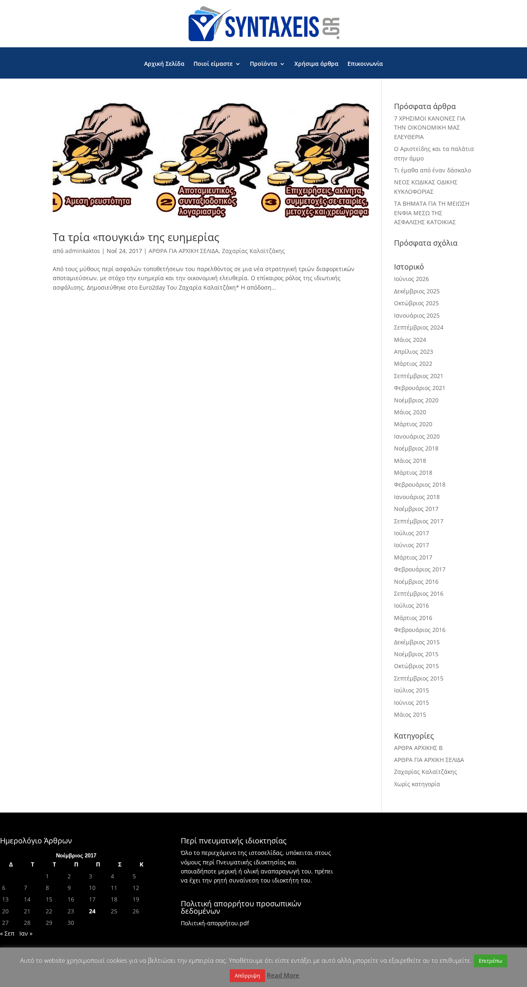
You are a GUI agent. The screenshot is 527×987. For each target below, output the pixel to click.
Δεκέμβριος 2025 (417, 291)
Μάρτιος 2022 (413, 363)
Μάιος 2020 (410, 412)
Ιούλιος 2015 (411, 690)
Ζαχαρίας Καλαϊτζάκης (253, 251)
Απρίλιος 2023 (413, 351)
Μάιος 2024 (410, 340)
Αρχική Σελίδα (164, 64)
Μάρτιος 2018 (413, 472)
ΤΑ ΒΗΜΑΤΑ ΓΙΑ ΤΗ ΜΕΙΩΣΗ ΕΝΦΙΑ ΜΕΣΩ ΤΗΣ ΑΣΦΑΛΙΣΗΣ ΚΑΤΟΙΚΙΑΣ (431, 213)
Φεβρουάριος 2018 (419, 484)
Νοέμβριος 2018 (416, 448)
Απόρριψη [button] (247, 975)
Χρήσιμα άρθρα (316, 64)
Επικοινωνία (365, 64)
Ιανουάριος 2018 (417, 497)
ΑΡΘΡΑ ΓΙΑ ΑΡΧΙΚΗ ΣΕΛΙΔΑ (184, 251)
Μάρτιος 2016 (413, 618)
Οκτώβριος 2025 (416, 303)
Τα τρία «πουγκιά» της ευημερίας (136, 237)
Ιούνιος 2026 (411, 279)
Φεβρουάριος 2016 (419, 630)
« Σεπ (7, 933)
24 (92, 911)
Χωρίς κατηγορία (417, 784)
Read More (283, 975)
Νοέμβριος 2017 (416, 509)
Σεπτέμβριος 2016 (418, 593)
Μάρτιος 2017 (413, 557)
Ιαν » (26, 933)
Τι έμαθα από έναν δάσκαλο (432, 170)
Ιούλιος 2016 (411, 605)
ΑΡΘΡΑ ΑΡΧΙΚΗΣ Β (418, 748)
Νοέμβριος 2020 (416, 400)
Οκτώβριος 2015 (416, 666)
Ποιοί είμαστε (213, 64)
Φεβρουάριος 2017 (419, 569)
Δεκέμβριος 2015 (417, 642)
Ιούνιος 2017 (411, 545)
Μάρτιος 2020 (413, 424)
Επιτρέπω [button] (490, 960)
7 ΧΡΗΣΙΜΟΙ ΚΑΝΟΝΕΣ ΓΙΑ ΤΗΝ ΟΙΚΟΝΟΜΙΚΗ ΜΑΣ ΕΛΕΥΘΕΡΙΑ (429, 127)
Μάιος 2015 (410, 714)
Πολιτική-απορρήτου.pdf (215, 923)
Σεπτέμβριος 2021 (418, 376)
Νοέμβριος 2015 (416, 654)
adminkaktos (82, 251)
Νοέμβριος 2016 (416, 581)
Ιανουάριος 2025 (417, 315)
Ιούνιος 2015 (411, 702)
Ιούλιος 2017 (411, 533)
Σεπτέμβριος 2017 (418, 521)
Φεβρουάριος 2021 (419, 388)
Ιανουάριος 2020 (417, 436)
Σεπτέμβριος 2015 (418, 678)
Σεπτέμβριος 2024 (418, 327)
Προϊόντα (263, 64)
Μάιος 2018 (410, 460)
